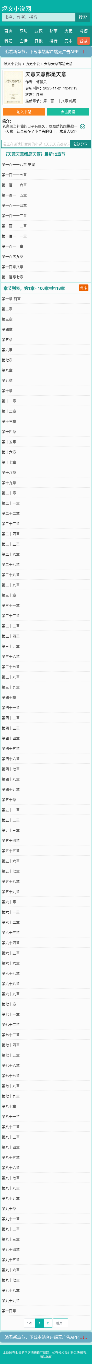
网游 (83, 30)
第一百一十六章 (14, 184)
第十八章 (9, 472)
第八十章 (9, 1106)
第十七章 (9, 462)
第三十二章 (11, 615)
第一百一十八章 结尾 (59, 100)
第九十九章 (11, 1300)
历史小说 (33, 63)
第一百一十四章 (14, 205)
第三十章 (9, 595)
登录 (83, 41)
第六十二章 (11, 922)
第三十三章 (11, 625)
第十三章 (9, 421)
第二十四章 (11, 533)
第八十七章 (11, 1177)
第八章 (7, 370)
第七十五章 (11, 1055)
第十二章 (9, 411)
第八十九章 (11, 1198)
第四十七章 (11, 768)
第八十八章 (11, 1187)
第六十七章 (11, 973)
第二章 (7, 308)
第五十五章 (11, 850)
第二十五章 (11, 543)
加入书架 (24, 111)
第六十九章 (11, 993)
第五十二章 (11, 819)
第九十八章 (11, 1290)
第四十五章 (11, 748)
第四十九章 (11, 789)
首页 (8, 30)
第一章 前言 (11, 298)
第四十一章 (11, 707)
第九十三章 (11, 1239)
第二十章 (9, 492)
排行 (53, 41)
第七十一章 (11, 1014)
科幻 (8, 41)
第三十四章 (11, 635)
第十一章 (9, 400)
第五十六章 (11, 860)
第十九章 (9, 482)
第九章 (7, 380)
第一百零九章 (12, 256)
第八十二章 (11, 1126)
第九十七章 (11, 1279)
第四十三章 (11, 727)
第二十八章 (11, 574)
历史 (68, 30)
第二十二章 (11, 513)
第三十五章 (11, 646)
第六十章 (9, 901)
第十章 (7, 390)
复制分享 (80, 143)
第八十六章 (11, 1167)
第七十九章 (11, 1095)
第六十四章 (11, 942)
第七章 (7, 359)
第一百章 (9, 1310)
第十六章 (9, 451)
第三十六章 (11, 656)
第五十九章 (11, 891)
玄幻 (23, 30)
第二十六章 (11, 554)
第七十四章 (11, 1044)
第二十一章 (11, 503)
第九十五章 (11, 1259)
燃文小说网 (16, 8)
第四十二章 (11, 717)
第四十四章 (11, 738)
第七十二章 (11, 1024)
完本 (68, 41)
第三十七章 (11, 666)
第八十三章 (11, 1136)
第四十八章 (11, 779)
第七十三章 (11, 1034)
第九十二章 (11, 1228)
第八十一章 (11, 1116)
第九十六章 (11, 1269)
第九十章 (9, 1208)
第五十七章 (11, 871)
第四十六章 (11, 758)
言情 (23, 41)
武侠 (38, 30)
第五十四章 (11, 840)
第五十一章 (11, 809)
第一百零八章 (12, 266)
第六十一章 (11, 911)
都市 (53, 30)
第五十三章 (11, 830)
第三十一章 (11, 605)
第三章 (7, 319)
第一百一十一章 (14, 235)
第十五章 (9, 441)
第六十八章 (11, 983)
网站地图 (46, 1357)
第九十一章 (11, 1218)
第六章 (7, 349)
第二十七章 (11, 564)
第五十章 (9, 799)
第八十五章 (11, 1157)
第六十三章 (11, 932)
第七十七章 (11, 1075)
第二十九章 (11, 584)
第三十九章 (11, 687)
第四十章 (9, 697)
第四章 (7, 329)
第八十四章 (11, 1147)
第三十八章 (11, 676)
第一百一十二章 (14, 225)
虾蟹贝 (41, 81)
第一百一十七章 (14, 174)
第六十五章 (11, 952)
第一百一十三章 (14, 215)
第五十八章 (11, 881)
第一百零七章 (12, 276)
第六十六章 (11, 963)
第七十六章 (11, 1065)
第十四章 (9, 431)
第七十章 (9, 1003)
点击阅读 (68, 111)
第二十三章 (11, 523)
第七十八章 (11, 1085)
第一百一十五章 (14, 195)
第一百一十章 (12, 246)
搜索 (83, 17)
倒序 (83, 287)
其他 (38, 41)
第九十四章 (11, 1249)
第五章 (7, 339)
